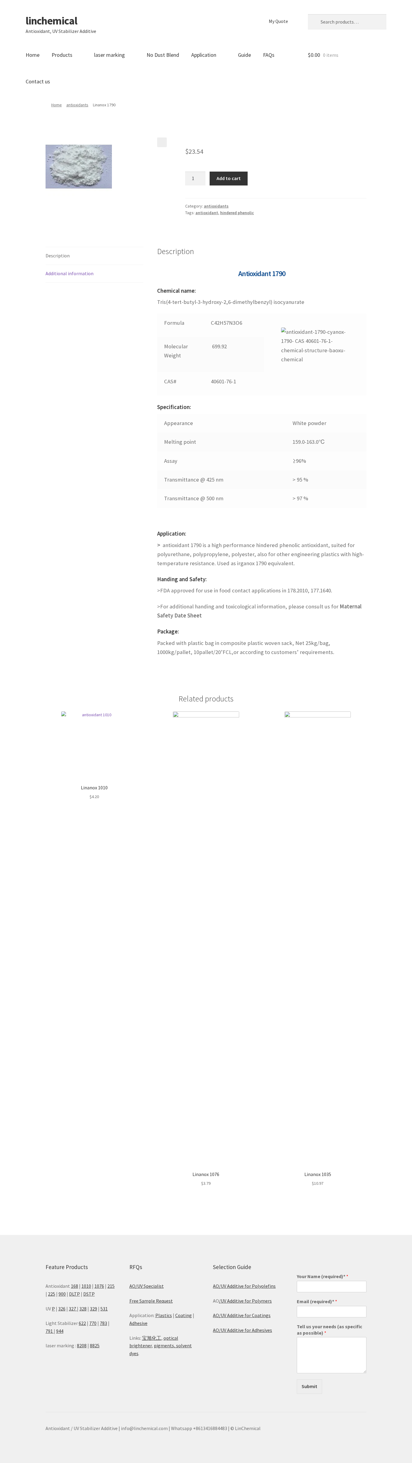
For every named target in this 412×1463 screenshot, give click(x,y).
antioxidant (206, 212)
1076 (99, 1286)
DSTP (89, 1294)
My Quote (278, 21)
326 (61, 1309)
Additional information (69, 273)
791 (50, 1331)
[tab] (94, 256)
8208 (82, 1345)
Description (58, 256)
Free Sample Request (151, 1301)
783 (103, 1323)
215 (111, 1286)
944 (59, 1331)
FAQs (268, 54)
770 (93, 1323)
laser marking (109, 54)
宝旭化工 (151, 1338)
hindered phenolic (237, 212)
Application (203, 54)
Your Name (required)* (322, 1276)
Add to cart (229, 178)
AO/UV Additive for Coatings (242, 1315)
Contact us (38, 81)
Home (33, 54)
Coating (183, 1315)
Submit (309, 1386)
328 (83, 1309)
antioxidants (77, 105)
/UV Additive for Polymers (245, 1301)
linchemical (51, 20)
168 (74, 1286)
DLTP (74, 1294)
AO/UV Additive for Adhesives (242, 1330)
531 (104, 1309)
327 (73, 1309)
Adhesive (138, 1323)
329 (93, 1309)
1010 (86, 1286)
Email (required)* (317, 1301)
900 (62, 1294)
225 (51, 1294)
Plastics (163, 1315)
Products (62, 54)
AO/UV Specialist (146, 1286)
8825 (95, 1345)
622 (82, 1323)
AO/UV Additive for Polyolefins (244, 1286)
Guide (244, 54)
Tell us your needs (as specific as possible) (329, 1329)
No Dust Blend (163, 54)
